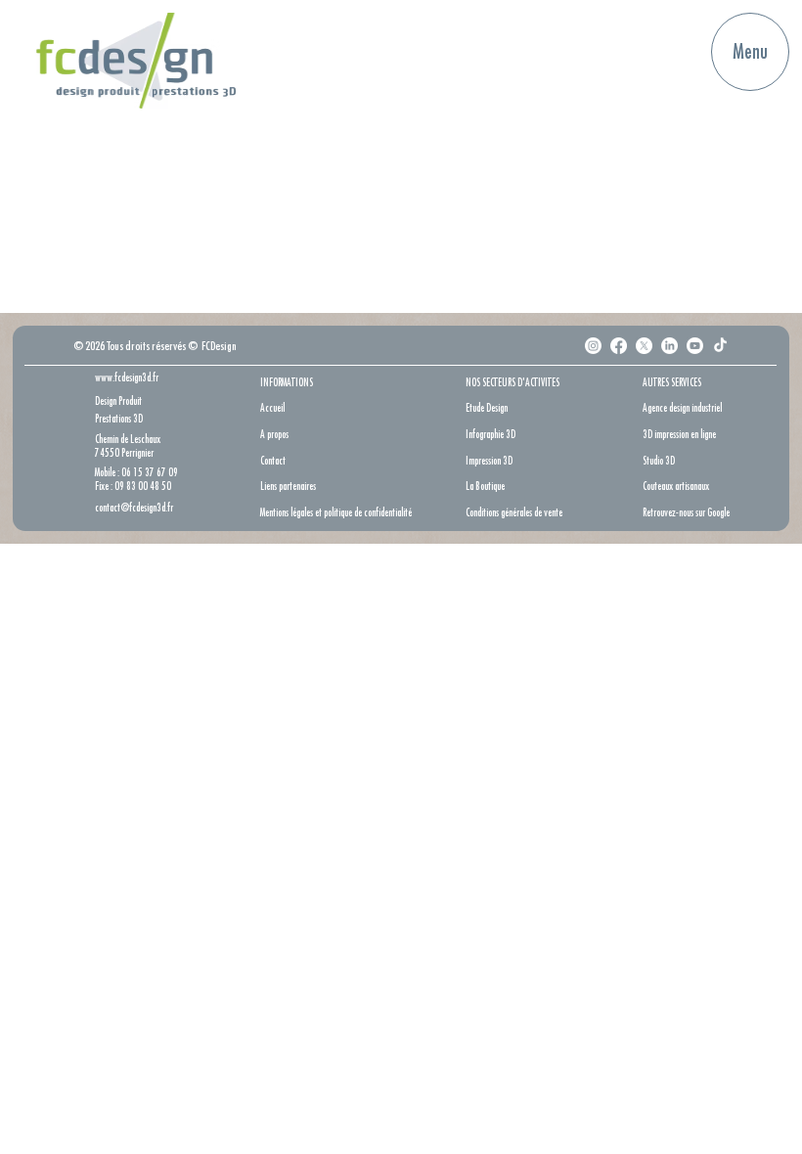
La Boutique (485, 485)
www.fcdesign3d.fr (126, 377)
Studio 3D (659, 460)
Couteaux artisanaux (676, 485)
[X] (644, 345)
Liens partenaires (288, 485)
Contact (273, 460)
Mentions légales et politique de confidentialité (336, 512)
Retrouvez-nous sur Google (686, 512)
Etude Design (487, 407)
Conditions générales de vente (514, 512)
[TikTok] (720, 345)
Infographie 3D (490, 433)
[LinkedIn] (669, 345)
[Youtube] (695, 345)
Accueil (272, 407)
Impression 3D (489, 460)
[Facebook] (618, 345)
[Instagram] (593, 345)
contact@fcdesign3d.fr (134, 507)
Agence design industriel (682, 407)
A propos (274, 433)
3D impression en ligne (679, 433)
